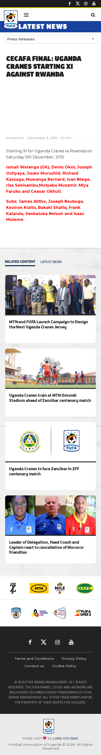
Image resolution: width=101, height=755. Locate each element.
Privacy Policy (74, 658)
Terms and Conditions (34, 658)
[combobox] (50, 39)
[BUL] (84, 588)
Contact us (34, 666)
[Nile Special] (61, 588)
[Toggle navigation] (26, 15)
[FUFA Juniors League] (61, 613)
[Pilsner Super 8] (83, 613)
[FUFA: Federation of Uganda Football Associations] (11, 20)
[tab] (21, 262)
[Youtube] (94, 3)
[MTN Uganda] (39, 588)
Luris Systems (65, 738)
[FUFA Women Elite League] (18, 613)
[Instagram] (86, 3)
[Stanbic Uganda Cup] (40, 613)
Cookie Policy (64, 666)
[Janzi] (16, 588)
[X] (78, 3)
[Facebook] (70, 3)
